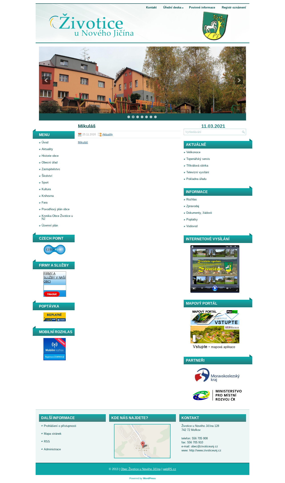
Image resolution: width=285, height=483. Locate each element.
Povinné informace (202, 7)
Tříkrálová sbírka (197, 165)
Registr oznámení (234, 7)
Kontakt (151, 7)
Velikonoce (193, 152)
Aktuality (107, 134)
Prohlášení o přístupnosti (60, 426)
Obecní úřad (49, 162)
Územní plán (50, 225)
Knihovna (48, 196)
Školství (47, 175)
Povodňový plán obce (55, 209)
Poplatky (192, 219)
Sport (45, 182)
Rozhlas (191, 199)
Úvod (45, 142)
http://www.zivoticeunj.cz (205, 450)
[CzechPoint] (52, 253)
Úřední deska (173, 7)
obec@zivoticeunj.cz (204, 446)
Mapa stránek (52, 433)
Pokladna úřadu (196, 179)
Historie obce (50, 155)
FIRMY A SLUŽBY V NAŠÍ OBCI (55, 277)
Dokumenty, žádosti (199, 212)
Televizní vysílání (197, 172)
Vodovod (191, 226)
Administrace (52, 449)
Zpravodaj (192, 206)
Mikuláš (83, 142)
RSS (47, 441)
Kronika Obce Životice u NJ (57, 217)
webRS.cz (169, 469)
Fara (44, 202)
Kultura (46, 189)
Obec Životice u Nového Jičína (141, 469)
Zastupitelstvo (51, 169)
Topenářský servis (198, 159)
